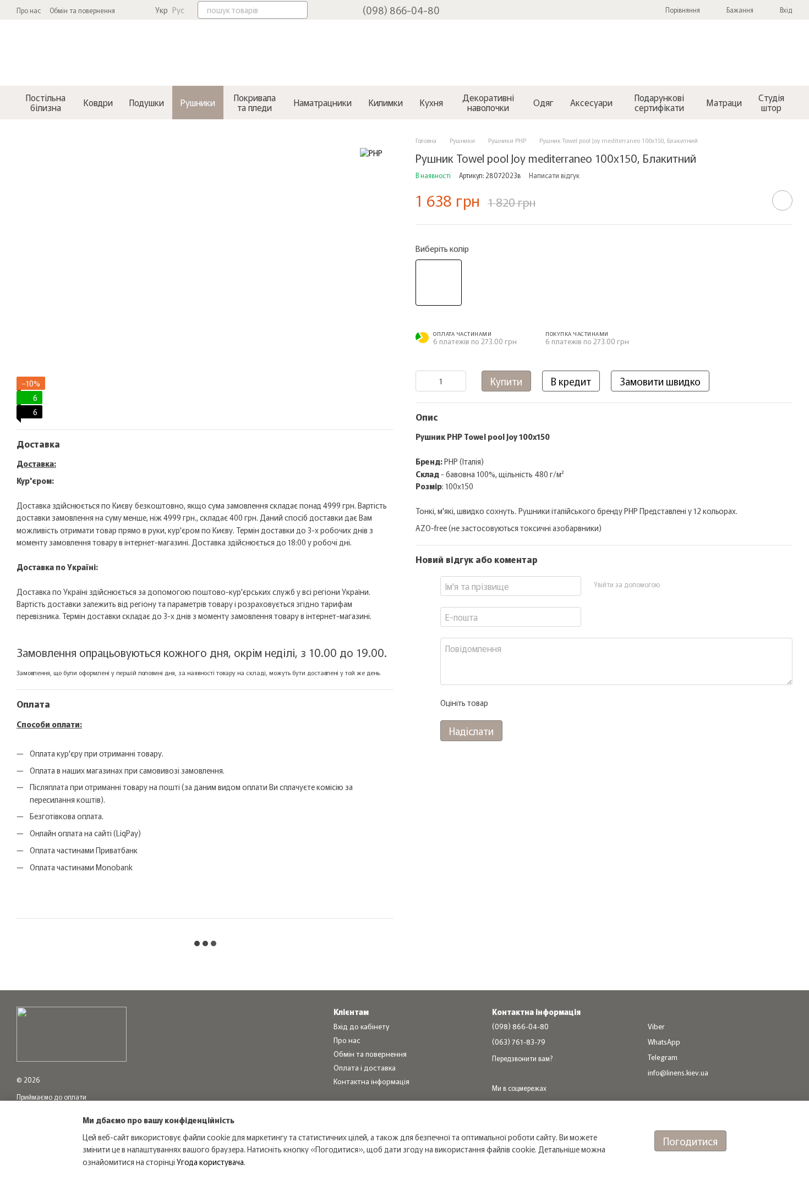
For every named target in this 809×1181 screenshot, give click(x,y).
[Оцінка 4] (558, 702)
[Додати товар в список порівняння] (751, 200)
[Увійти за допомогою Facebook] (671, 584)
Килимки (385, 102)
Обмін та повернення (82, 10)
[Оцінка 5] (576, 702)
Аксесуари (591, 102)
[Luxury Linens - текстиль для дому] (72, 1032)
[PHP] (371, 152)
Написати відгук (554, 174)
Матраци (724, 102)
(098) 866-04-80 (401, 10)
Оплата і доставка (365, 1067)
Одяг (543, 102)
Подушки (146, 102)
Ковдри (98, 102)
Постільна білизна (45, 102)
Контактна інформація (371, 1081)
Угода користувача (210, 1161)
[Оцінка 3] (541, 702)
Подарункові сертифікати (659, 102)
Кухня (431, 102)
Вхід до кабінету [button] (361, 1026)
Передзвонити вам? (522, 1058)
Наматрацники (323, 102)
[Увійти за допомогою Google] (689, 584)
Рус (178, 10)
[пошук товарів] (299, 10)
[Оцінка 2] (523, 702)
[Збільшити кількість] (458, 380)
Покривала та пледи (255, 102)
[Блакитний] (439, 282)
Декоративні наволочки (488, 102)
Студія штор (771, 102)
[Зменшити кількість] (423, 380)
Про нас (29, 10)
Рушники (198, 102)
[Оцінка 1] (506, 702)
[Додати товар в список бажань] (782, 200)
